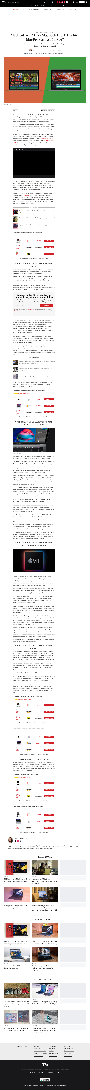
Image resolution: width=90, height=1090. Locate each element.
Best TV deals (67, 1053)
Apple (21, 117)
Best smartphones (53, 1053)
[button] (34, 240)
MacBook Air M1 (45, 138)
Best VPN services (38, 1056)
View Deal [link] (48, 240)
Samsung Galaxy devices (40, 1051)
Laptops (52, 32)
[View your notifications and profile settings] (77, 2)
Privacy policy (32, 1072)
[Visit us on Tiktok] (67, 2)
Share (16, 110)
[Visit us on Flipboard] (64, 2)
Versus (59, 50)
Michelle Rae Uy (38, 50)
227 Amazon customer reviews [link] (24, 235)
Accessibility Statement (27, 1069)
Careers (60, 1072)
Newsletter (52, 110)
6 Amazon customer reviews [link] (24, 393)
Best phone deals (68, 1048)
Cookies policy (41, 1072)
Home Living (43, 5)
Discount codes (68, 1056)
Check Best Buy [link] (49, 254)
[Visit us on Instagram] (62, 2)
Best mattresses (53, 1056)
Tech (31, 5)
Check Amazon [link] (49, 247)
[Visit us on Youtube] (60, 2)
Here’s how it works (62, 53)
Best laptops (52, 1048)
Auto (56, 5)
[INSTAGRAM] (18, 841)
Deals (22, 9)
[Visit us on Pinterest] (57, 2)
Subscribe (81, 2)
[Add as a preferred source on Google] (45, 1079)
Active (36, 5)
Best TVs (51, 1051)
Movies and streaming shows (41, 1053)
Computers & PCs (44, 32)
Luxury (50, 5)
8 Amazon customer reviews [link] (24, 777)
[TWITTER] (16, 841)
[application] (34, 163)
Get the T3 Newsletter (34, 9)
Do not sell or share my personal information (45, 1074)
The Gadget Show (60, 9)
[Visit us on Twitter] (55, 2)
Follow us (45, 110)
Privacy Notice (17, 310)
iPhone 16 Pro (37, 1048)
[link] (18, 240)
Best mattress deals (69, 1051)
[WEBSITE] (21, 841)
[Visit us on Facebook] (52, 2)
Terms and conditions (63, 1069)
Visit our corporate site (61, 1085)
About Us (53, 1069)
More (61, 5)
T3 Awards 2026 (47, 9)
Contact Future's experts (42, 1069)
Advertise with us (51, 1072)
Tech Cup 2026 (72, 9)
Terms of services (31, 309)
